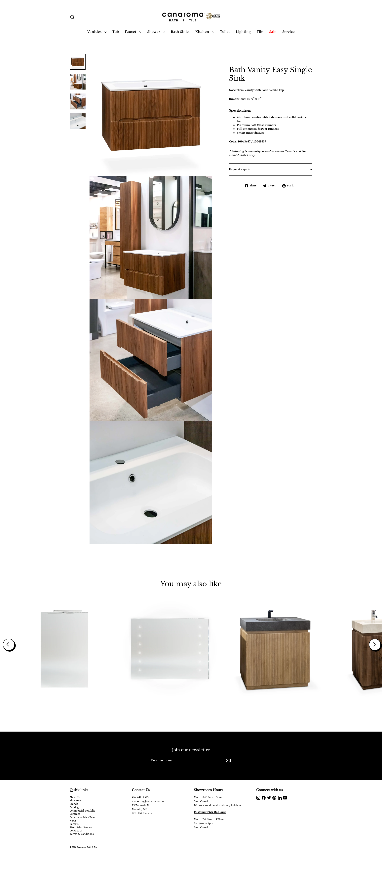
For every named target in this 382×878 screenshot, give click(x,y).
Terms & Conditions (82, 834)
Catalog (74, 807)
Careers (74, 824)
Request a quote (240, 169)
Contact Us (76, 831)
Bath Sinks (180, 32)
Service (288, 32)
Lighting (243, 32)
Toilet (225, 32)
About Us (75, 797)
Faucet (131, 32)
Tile (260, 32)
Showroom (76, 801)
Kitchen (202, 32)
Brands (74, 804)
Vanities (94, 32)
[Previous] (9, 645)
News (73, 821)
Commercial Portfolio (82, 811)
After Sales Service (81, 827)
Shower (154, 32)
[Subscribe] (227, 760)
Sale (272, 32)
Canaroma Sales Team (83, 817)
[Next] (375, 645)
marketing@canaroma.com (148, 801)
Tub (115, 32)
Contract (75, 814)
